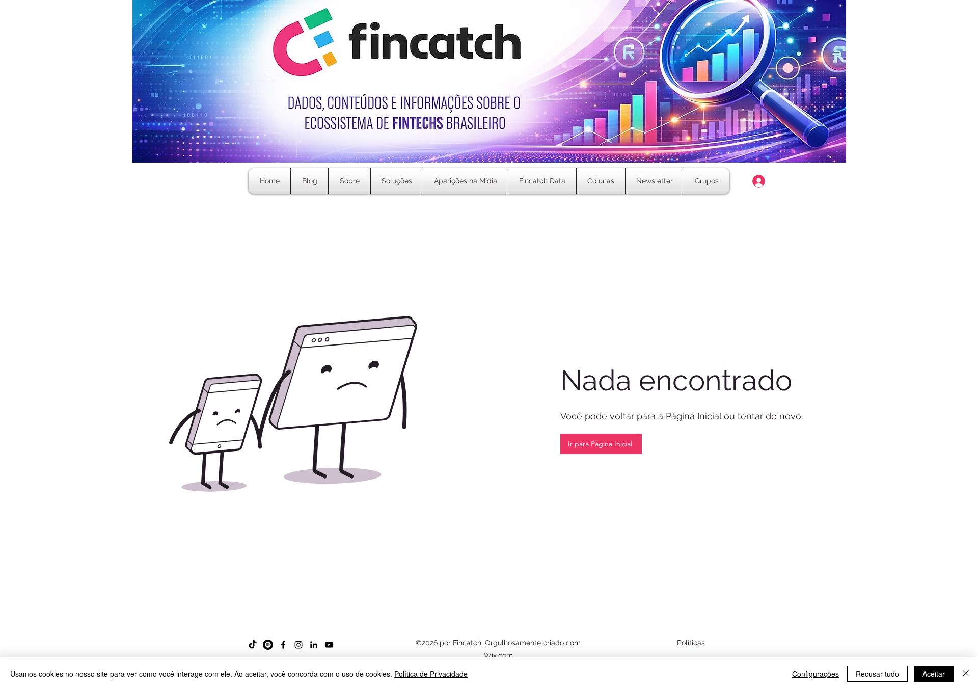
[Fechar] (966, 674)
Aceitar (933, 674)
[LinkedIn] (314, 645)
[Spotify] (268, 645)
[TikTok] (253, 645)
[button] (601, 181)
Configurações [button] (815, 674)
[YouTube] (329, 645)
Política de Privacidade (431, 674)
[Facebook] (283, 645)
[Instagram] (298, 645)
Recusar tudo (877, 674)
